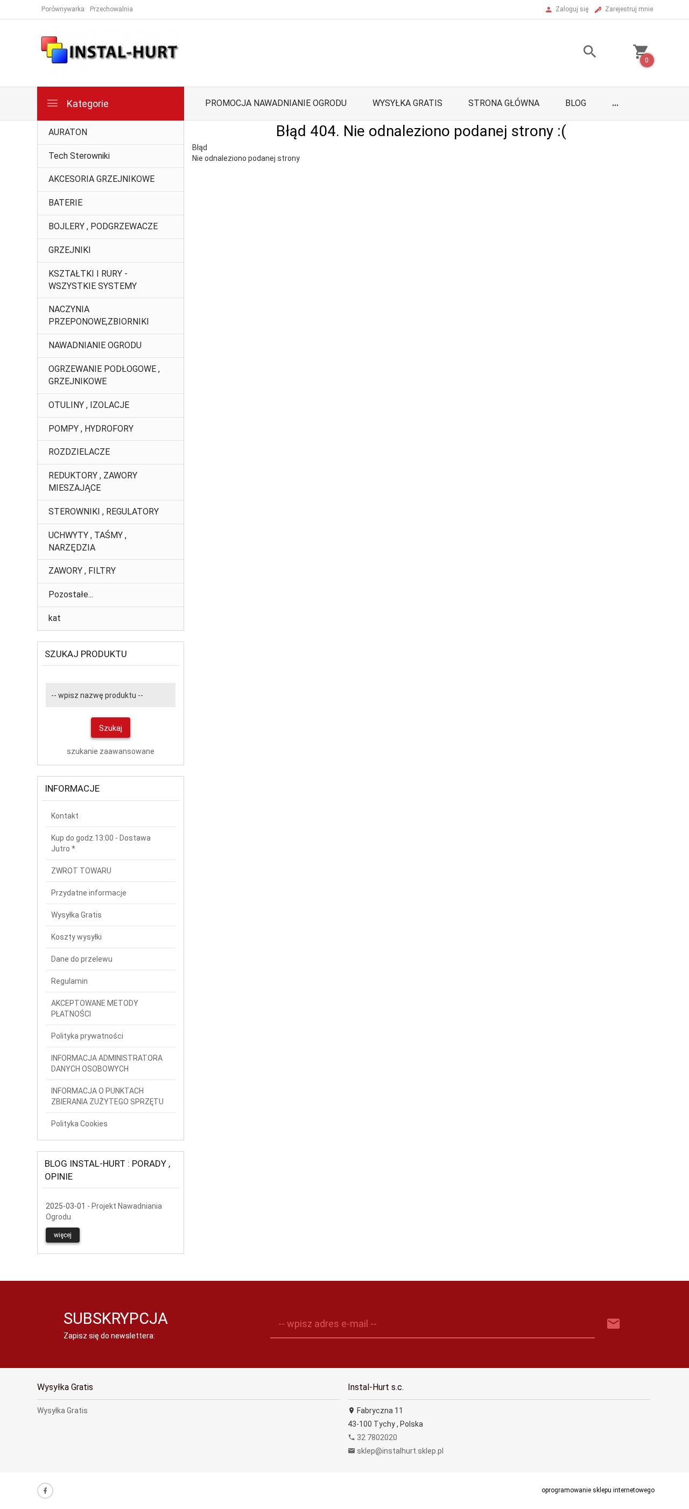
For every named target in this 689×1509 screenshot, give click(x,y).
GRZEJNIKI (69, 250)
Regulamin (69, 981)
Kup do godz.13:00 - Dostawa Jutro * (101, 843)
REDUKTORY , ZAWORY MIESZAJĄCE (92, 481)
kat (54, 618)
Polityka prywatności (87, 1036)
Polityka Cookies (79, 1123)
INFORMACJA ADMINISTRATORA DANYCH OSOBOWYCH (107, 1063)
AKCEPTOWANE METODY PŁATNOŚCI (94, 1008)
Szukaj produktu (86, 653)
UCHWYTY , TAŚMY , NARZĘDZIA (87, 541)
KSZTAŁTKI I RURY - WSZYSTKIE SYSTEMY (92, 280)
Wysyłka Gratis (407, 103)
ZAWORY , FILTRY (82, 571)
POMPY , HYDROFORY (90, 429)
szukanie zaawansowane (110, 751)
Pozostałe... (70, 594)
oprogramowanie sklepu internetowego (598, 1490)
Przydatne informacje (88, 893)
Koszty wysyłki (76, 937)
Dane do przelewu (82, 959)
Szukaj (110, 728)
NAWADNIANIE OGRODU (95, 345)
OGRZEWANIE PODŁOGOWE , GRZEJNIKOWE (104, 375)
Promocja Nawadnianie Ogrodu (276, 103)
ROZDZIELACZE (79, 452)
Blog (575, 103)
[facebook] (45, 1491)
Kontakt (65, 816)
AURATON (67, 132)
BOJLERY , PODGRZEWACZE (103, 226)
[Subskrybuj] (613, 1324)
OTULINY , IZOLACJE (88, 405)
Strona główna (503, 103)
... (615, 103)
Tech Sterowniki (79, 156)
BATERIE (65, 203)
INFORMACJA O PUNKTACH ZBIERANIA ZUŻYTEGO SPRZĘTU (107, 1096)
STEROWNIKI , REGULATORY (103, 511)
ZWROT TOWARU (81, 870)
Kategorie (87, 103)
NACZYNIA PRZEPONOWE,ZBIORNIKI (98, 315)
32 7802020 (376, 1437)
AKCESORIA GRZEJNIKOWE (101, 179)
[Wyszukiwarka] (576, 53)
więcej (63, 1235)
